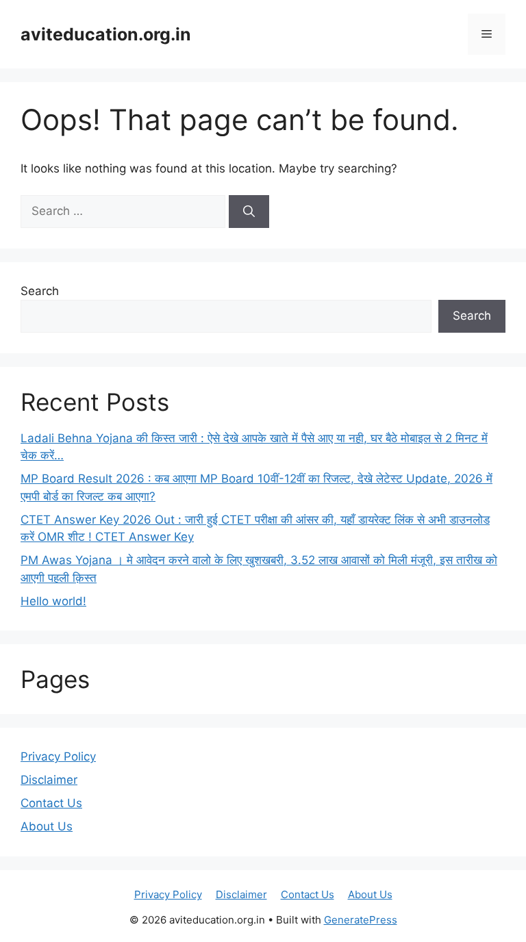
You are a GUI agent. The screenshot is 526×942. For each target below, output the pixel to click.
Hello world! (53, 601)
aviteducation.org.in (106, 34)
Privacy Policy (58, 756)
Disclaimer (49, 780)
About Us (47, 826)
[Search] (249, 211)
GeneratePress (360, 919)
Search (40, 291)
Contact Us (51, 803)
